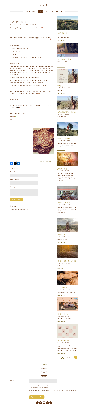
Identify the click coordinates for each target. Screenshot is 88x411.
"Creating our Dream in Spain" (67, 261)
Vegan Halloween (62, 287)
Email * (12, 380)
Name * (12, 172)
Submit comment (17, 199)
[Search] (57, 11)
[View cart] (61, 11)
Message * (13, 187)
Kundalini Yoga (62, 234)
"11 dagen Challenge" (63, 340)
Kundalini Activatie (63, 202)
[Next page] (75, 357)
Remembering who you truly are (66, 112)
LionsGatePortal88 (62, 168)
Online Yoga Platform (64, 138)
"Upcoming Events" (63, 313)
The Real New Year (62, 32)
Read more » (61, 40)
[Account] (53, 11)
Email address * (16, 179)
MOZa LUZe (44, 5)
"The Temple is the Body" (64, 59)
